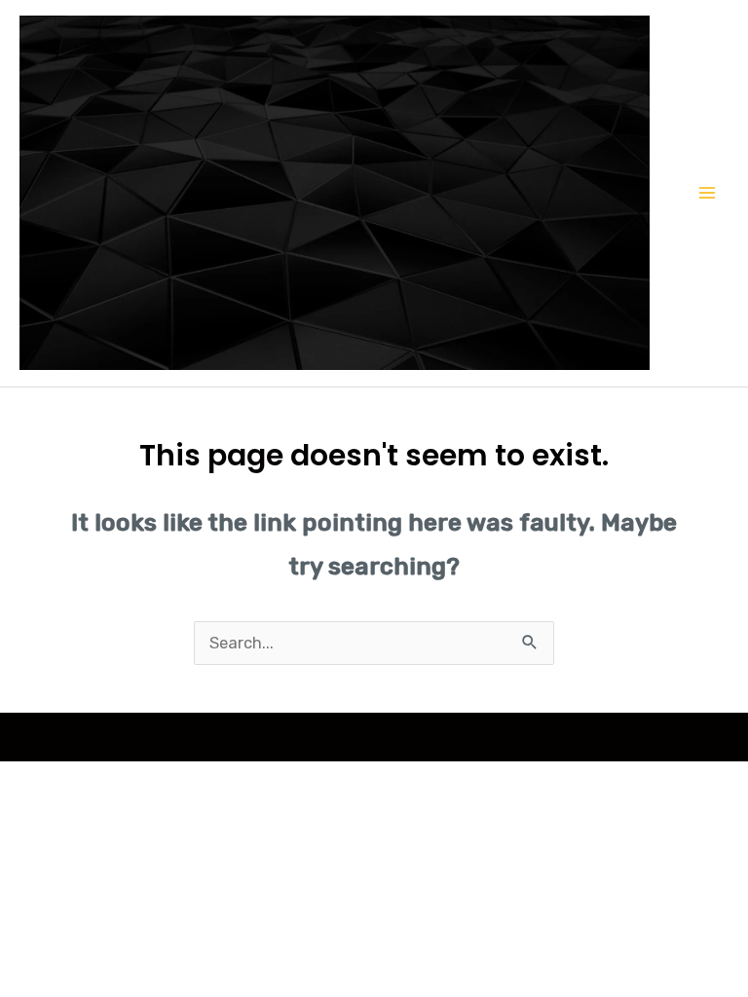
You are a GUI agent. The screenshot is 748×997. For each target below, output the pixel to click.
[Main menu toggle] (707, 193)
